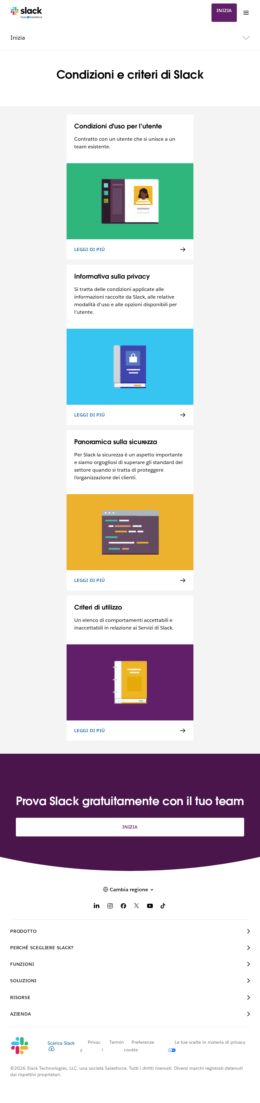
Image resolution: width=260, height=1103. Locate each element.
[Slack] (26, 13)
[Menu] (246, 12)
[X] (137, 907)
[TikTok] (163, 907)
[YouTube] (150, 907)
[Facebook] (123, 907)
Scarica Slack (61, 1043)
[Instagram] (110, 907)
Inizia (224, 10)
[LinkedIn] (97, 907)
